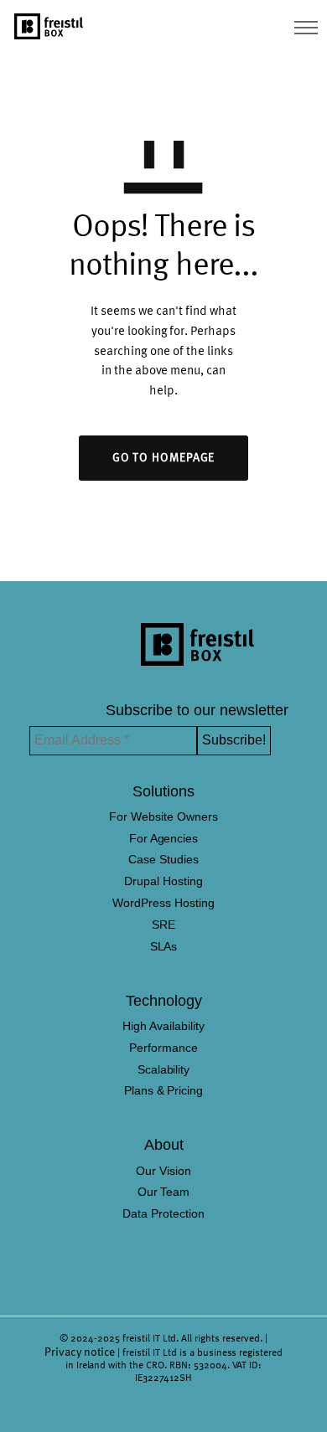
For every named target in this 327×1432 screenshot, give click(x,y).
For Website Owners (163, 816)
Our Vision (163, 1170)
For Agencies (164, 838)
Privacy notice (80, 1352)
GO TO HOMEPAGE (163, 458)
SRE (163, 924)
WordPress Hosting (163, 902)
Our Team (164, 1191)
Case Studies (163, 859)
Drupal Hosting (163, 881)
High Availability (163, 1026)
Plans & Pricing (164, 1090)
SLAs (164, 946)
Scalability (164, 1069)
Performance (163, 1047)
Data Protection (163, 1213)
